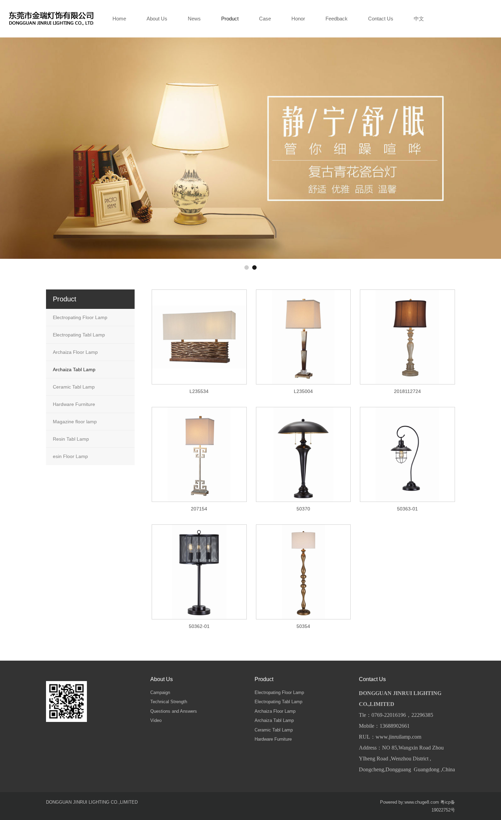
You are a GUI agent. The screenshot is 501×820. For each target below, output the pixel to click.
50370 (303, 508)
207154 (199, 508)
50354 (303, 626)
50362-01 (199, 626)
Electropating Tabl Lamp (79, 334)
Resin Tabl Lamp (71, 439)
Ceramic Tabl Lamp (74, 387)
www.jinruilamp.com (398, 737)
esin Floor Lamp (70, 456)
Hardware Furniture (74, 404)
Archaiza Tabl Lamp (74, 369)
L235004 (303, 391)
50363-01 (407, 508)
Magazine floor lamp (75, 421)
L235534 (199, 391)
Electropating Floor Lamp (80, 317)
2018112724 (407, 391)
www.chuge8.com (422, 802)
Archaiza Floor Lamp (75, 352)
